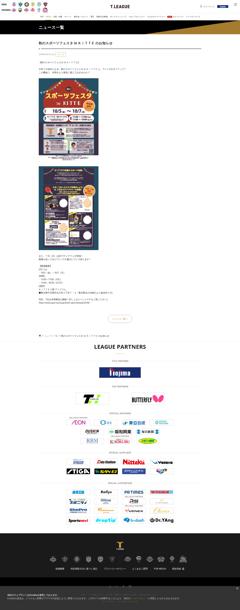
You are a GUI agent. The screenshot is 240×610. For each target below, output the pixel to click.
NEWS (48, 16)
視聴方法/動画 (102, 16)
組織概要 (60, 568)
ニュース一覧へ (120, 318)
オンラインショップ (118, 16)
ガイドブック (175, 16)
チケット (68, 16)
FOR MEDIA (160, 568)
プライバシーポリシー (115, 568)
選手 (92, 16)
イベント (60, 54)
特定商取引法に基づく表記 (84, 568)
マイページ (208, 6)
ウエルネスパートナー (156, 16)
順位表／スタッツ (81, 16)
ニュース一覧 (51, 335)
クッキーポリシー (139, 598)
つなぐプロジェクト (137, 16)
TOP (41, 16)
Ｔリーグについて (193, 16)
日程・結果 (57, 16)
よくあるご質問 (140, 568)
